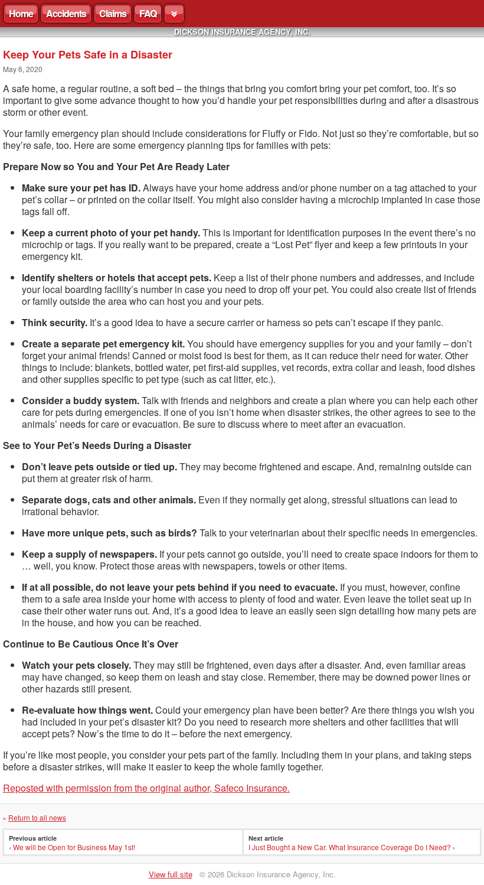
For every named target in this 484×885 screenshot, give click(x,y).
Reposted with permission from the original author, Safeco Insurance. (146, 788)
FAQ (147, 13)
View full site (170, 874)
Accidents (66, 13)
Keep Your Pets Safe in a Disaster (87, 54)
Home (21, 13)
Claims (112, 13)
